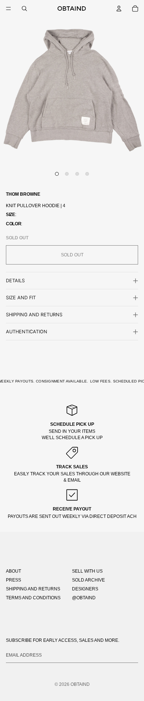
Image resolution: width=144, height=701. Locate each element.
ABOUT (13, 571)
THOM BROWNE (23, 194)
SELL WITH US (87, 571)
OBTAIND (80, 684)
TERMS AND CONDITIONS (33, 597)
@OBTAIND (84, 597)
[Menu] (8, 8)
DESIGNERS (85, 589)
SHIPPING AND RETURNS (33, 589)
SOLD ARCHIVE (88, 580)
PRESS (13, 580)
